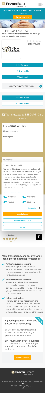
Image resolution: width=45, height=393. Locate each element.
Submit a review (22, 65)
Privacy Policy (16, 192)
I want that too (22, 17)
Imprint (6, 192)
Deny (22, 227)
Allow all (22, 213)
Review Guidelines (8, 381)
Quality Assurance (21, 381)
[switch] (24, 197)
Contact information (21, 86)
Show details (32, 208)
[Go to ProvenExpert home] (14, 5)
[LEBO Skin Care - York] (11, 49)
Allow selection (22, 220)
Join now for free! (22, 357)
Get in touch (23, 77)
